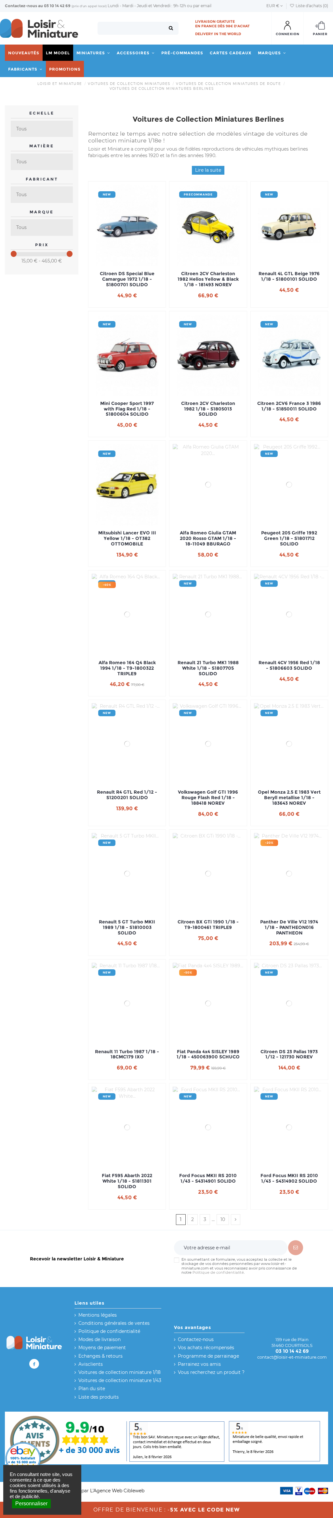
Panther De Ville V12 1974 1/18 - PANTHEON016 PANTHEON (289, 927)
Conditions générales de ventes (114, 1323)
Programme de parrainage (208, 1356)
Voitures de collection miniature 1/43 (119, 1380)
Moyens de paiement (102, 1347)
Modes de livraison (99, 1339)
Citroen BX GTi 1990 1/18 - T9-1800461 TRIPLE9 (208, 924)
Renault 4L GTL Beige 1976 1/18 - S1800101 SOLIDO (289, 276)
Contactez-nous (21, 5)
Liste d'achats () (311, 5)
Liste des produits (98, 1397)
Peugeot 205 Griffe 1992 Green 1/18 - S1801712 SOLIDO (289, 538)
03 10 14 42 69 (57, 5)
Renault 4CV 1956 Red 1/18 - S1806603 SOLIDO (289, 665)
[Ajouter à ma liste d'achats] (117, 263)
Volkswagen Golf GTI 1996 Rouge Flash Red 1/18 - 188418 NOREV (208, 797)
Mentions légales (97, 1315)
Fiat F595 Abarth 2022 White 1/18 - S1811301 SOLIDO (127, 1181)
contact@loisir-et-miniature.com (292, 1357)
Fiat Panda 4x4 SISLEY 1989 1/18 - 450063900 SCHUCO (208, 1054)
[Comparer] (127, 263)
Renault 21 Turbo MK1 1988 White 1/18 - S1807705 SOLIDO (208, 668)
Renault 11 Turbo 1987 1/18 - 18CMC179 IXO (127, 1054)
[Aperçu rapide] (136, 263)
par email (202, 5)
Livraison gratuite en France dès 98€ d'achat (222, 23)
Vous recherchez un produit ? (211, 1372)
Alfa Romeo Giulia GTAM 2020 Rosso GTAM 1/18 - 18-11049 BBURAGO (208, 538)
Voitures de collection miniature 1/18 (119, 1372)
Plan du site (91, 1388)
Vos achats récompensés (206, 1347)
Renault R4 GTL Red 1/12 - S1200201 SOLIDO (127, 794)
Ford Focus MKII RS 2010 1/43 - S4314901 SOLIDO (208, 1178)
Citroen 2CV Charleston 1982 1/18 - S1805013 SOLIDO (208, 409)
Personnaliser (31, 1503)
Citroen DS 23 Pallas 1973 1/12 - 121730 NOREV (289, 1054)
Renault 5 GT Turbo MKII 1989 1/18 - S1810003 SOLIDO (127, 927)
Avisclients (90, 1364)
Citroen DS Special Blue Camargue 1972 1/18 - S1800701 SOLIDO (127, 279)
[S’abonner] (295, 1247)
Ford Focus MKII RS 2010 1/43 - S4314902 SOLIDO (289, 1178)
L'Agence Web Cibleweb (117, 1491)
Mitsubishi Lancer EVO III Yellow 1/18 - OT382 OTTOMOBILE (127, 538)
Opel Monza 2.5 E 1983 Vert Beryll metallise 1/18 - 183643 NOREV (289, 797)
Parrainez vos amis (199, 1364)
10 (222, 1219)
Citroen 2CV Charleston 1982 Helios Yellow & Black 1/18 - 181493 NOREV (208, 279)
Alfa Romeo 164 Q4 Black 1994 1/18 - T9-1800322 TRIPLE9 (127, 668)
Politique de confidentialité (218, 1272)
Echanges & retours (100, 1356)
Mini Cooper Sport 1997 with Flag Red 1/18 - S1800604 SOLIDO (127, 409)
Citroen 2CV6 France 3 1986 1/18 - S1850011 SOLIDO (289, 406)
